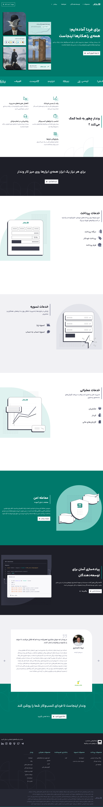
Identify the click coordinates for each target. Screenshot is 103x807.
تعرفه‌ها (63, 4)
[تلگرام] (22, 743)
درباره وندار (30, 778)
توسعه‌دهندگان (75, 4)
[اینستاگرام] (6, 744)
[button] (4, 660)
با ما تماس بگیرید (44, 716)
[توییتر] (18, 744)
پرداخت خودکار (97, 761)
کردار (48, 764)
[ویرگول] (14, 743)
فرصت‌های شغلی (28, 765)
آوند (66, 758)
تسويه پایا (81, 758)
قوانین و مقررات (28, 771)
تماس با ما (30, 781)
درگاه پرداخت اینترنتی (96, 758)
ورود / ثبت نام (9, 4)
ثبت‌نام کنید (52, 181)
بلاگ (31, 761)
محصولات (87, 4)
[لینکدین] (2, 743)
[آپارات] (10, 743)
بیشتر (55, 4)
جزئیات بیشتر (45, 519)
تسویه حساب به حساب (78, 761)
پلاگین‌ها (84, 591)
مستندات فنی (96, 591)
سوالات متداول (29, 775)
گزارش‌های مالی (46, 767)
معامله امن (98, 765)
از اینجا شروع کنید (93, 53)
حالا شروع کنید (60, 716)
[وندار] (96, 4)
